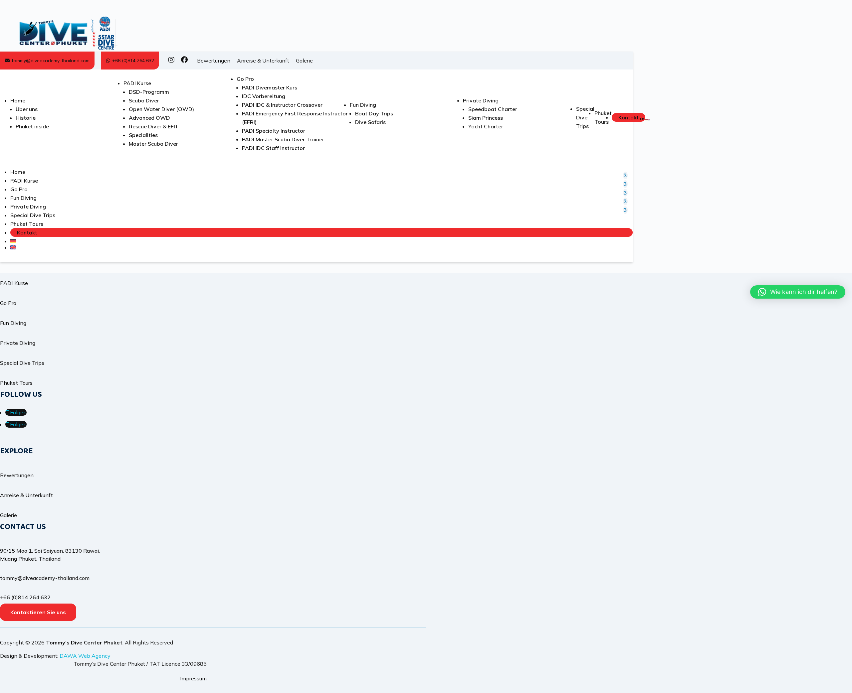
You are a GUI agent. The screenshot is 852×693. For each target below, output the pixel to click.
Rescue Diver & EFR (153, 126)
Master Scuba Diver (153, 143)
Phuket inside (32, 126)
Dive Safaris (370, 122)
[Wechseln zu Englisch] (649, 120)
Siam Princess (485, 117)
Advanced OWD (149, 117)
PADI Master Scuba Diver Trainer (283, 139)
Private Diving (481, 100)
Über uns (27, 109)
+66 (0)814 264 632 (133, 61)
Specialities (143, 135)
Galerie (304, 60)
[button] (797, 292)
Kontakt (628, 117)
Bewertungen (213, 60)
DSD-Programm (149, 91)
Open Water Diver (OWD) (161, 109)
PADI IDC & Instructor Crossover (282, 104)
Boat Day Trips (374, 113)
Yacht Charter (485, 126)
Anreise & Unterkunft (263, 60)
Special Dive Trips (585, 117)
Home (17, 100)
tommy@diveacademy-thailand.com (51, 61)
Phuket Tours (26, 223)
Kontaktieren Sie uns (38, 612)
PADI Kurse (137, 83)
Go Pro (245, 78)
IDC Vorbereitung (263, 96)
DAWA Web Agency (85, 655)
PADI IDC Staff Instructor (273, 148)
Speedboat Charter (492, 109)
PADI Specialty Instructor (273, 130)
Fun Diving (363, 104)
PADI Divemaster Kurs (269, 87)
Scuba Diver (144, 100)
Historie (26, 117)
